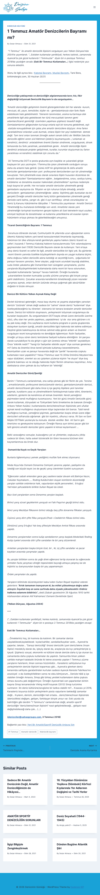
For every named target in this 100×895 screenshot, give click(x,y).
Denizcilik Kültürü (16, 26)
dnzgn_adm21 (65, 825)
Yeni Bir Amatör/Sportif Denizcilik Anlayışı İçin (50, 724)
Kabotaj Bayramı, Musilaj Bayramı (51, 73)
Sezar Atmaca (16, 44)
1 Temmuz (13, 732)
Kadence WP (77, 887)
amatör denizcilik (29, 732)
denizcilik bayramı (48, 732)
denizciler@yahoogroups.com (24, 717)
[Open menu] (94, 7)
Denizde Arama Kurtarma (83, 748)
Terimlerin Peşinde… (13, 748)
